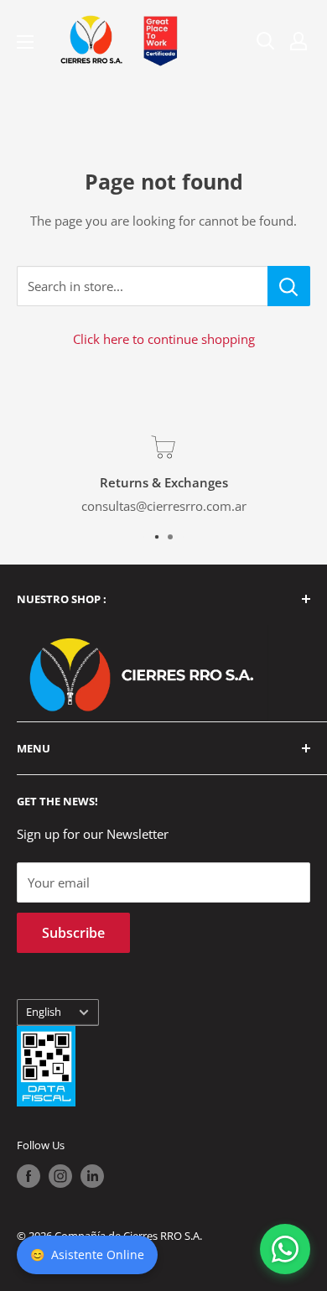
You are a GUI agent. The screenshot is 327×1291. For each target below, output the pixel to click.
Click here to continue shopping (164, 339)
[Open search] (266, 41)
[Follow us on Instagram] (60, 1176)
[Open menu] (25, 42)
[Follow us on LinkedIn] (92, 1176)
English (43, 1011)
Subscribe (73, 933)
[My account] (298, 41)
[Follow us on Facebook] (28, 1176)
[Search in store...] (288, 286)
